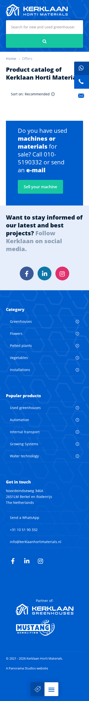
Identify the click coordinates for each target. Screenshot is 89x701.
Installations (20, 369)
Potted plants (21, 345)
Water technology (24, 456)
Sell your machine (37, 689)
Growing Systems (24, 444)
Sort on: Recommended (30, 94)
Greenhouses (21, 321)
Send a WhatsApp (24, 517)
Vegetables (19, 357)
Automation (19, 419)
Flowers (16, 333)
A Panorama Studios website (27, 668)
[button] (51, 689)
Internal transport (25, 431)
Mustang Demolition (44, 628)
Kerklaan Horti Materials (37, 10)
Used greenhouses (25, 407)
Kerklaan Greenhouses (44, 609)
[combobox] (44, 27)
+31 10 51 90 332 (24, 529)
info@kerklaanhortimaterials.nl (35, 541)
